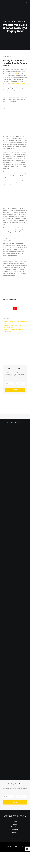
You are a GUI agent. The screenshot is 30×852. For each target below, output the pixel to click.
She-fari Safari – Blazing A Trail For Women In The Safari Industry (14, 446)
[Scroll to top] (27, 849)
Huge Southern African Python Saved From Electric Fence (13, 744)
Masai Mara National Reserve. (17, 83)
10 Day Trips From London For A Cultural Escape (14, 685)
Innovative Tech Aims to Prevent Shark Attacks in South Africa (14, 714)
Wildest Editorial (21, 21)
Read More (15, 417)
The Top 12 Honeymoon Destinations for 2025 (15, 595)
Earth (22, 605)
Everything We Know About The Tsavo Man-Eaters (13, 535)
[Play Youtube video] (15, 309)
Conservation (20, 486)
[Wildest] (5, 2)
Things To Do (21, 665)
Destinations (15, 829)
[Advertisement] (15, 125)
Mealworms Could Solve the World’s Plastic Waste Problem (14, 505)
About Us (15, 824)
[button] (26, 2)
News (23, 634)
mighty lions (14, 73)
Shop (15, 835)
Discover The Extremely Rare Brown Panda (13, 476)
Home (15, 821)
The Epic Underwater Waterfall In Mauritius (14, 624)
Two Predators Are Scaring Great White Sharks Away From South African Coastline (14, 565)
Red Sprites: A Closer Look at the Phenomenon (14, 773)
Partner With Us (15, 827)
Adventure (21, 427)
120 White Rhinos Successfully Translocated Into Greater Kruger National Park (14, 654)
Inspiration (21, 575)
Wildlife (13, 21)
